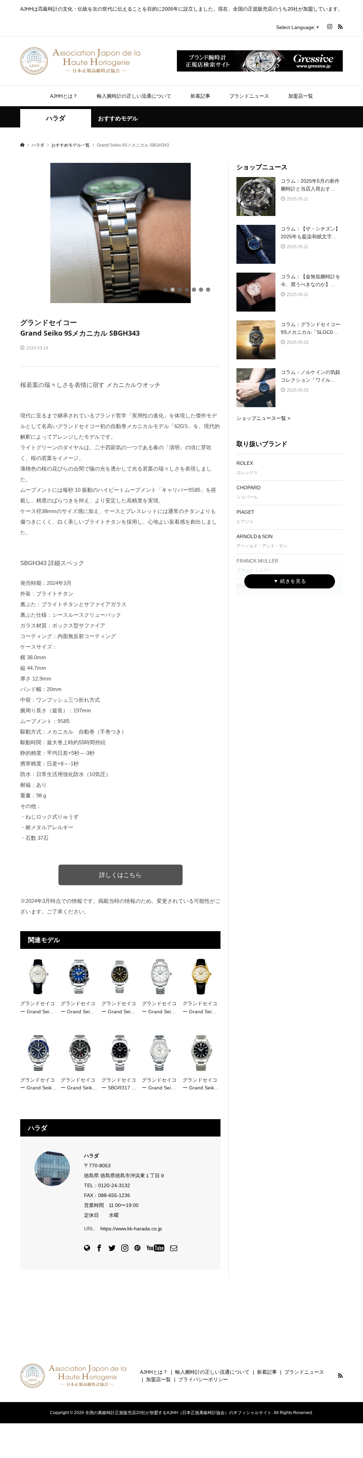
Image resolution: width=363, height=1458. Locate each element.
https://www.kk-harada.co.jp (131, 1228)
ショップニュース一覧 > (263, 418)
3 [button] (179, 289)
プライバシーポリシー (203, 1379)
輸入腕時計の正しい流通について (134, 96)
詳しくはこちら (120, 875)
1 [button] (165, 289)
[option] (120, 233)
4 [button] (186, 289)
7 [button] (208, 289)
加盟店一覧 (300, 96)
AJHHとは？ (64, 96)
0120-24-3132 (114, 1185)
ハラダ (55, 118)
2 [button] (172, 289)
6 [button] (201, 289)
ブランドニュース (249, 96)
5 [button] (193, 289)
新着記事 (200, 96)
